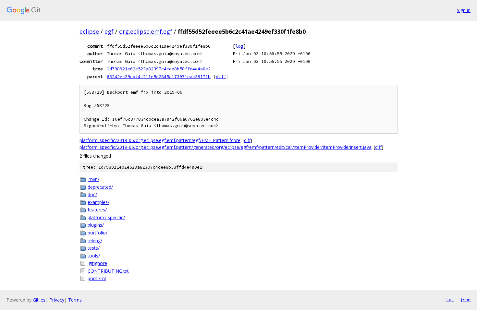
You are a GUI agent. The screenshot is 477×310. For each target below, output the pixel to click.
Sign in (464, 10)
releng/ (95, 240)
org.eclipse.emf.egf (145, 31)
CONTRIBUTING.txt (108, 271)
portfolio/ (97, 233)
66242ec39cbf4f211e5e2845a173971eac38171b (159, 76)
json (465, 300)
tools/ (94, 256)
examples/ (98, 202)
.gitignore (97, 263)
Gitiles (39, 300)
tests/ (94, 248)
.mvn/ (93, 179)
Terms (75, 300)
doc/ (92, 194)
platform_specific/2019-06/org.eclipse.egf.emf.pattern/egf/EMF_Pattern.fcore (160, 140)
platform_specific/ (106, 217)
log (239, 46)
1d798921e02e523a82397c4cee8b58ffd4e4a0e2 (159, 69)
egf (109, 31)
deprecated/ (100, 187)
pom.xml (97, 278)
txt (450, 300)
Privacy (56, 300)
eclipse (89, 31)
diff (221, 76)
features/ (97, 210)
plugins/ (96, 225)
